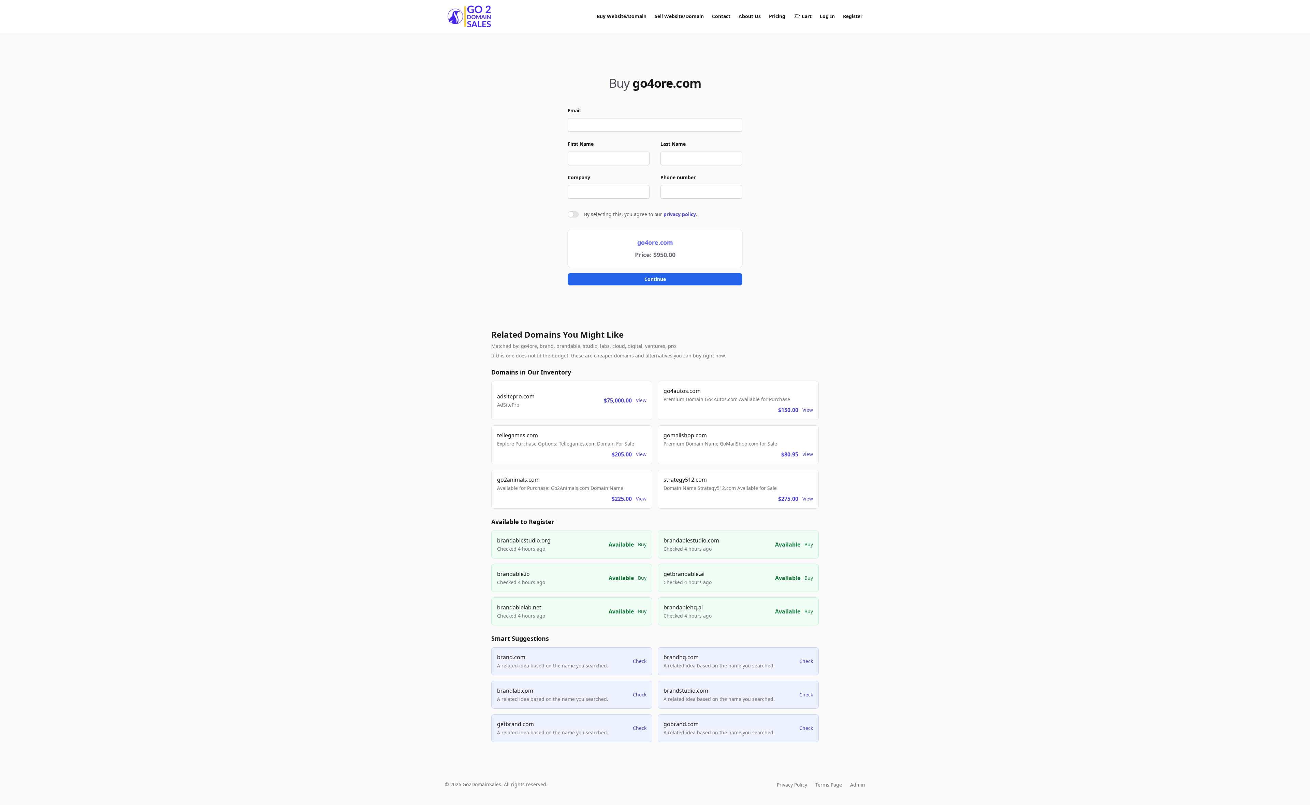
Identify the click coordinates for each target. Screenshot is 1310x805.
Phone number (678, 177)
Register (852, 16)
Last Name (673, 144)
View (641, 400)
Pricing (777, 16)
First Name (581, 144)
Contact (721, 16)
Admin (857, 784)
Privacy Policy (792, 784)
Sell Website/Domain (679, 16)
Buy (642, 544)
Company (579, 177)
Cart (807, 16)
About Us (750, 16)
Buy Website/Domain (621, 16)
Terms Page (828, 784)
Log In (827, 16)
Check (639, 661)
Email (574, 110)
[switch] (573, 214)
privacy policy (680, 214)
